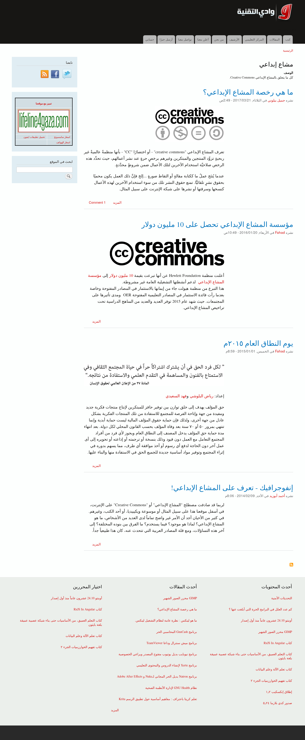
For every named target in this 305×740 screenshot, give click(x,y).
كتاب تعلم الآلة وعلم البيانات (274, 669)
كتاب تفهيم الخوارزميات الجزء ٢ (271, 681)
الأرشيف (234, 39)
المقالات (274, 39)
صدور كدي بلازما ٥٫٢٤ (277, 703)
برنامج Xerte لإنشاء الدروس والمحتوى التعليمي (166, 665)
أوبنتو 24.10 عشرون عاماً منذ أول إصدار (266, 620)
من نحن (219, 39)
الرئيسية (288, 50)
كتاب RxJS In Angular (278, 643)
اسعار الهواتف (63, 142)
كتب (287, 39)
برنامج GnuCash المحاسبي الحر (176, 632)
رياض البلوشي (201, 395)
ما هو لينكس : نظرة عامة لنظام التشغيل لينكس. (166, 620)
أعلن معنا (203, 39)
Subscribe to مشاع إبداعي (291, 565)
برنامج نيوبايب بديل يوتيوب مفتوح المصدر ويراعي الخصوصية (158, 654)
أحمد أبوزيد (277, 495)
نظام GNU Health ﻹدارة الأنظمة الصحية (171, 688)
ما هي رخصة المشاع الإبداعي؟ (177, 609)
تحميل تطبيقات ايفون (34, 137)
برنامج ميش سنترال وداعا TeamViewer (171, 643)
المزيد (116, 202)
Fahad (280, 232)
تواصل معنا (185, 39)
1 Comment (97, 202)
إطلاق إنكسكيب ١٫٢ (279, 692)
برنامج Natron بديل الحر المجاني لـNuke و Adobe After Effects (157, 676)
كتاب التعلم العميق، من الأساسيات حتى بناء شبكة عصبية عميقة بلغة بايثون (251, 656)
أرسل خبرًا (166, 39)
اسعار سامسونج (62, 137)
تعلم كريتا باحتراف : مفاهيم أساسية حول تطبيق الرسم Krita (158, 699)
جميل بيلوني (276, 99)
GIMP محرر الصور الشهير (275, 632)
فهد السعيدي (176, 395)
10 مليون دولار (121, 275)
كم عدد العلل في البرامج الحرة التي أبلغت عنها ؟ (260, 609)
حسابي (149, 39)
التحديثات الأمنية (281, 598)
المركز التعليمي (254, 39)
